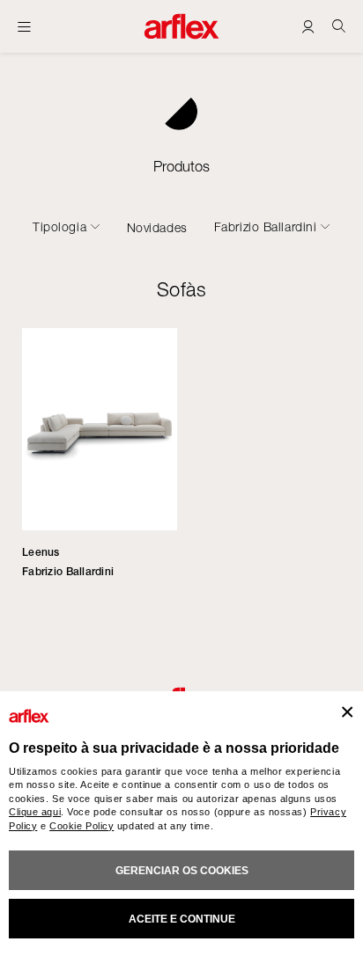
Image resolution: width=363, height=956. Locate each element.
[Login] (308, 25)
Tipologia (59, 227)
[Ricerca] (338, 25)
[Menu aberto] (24, 26)
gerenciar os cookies (181, 871)
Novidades (157, 227)
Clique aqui (35, 811)
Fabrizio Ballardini (265, 227)
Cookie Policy (81, 826)
